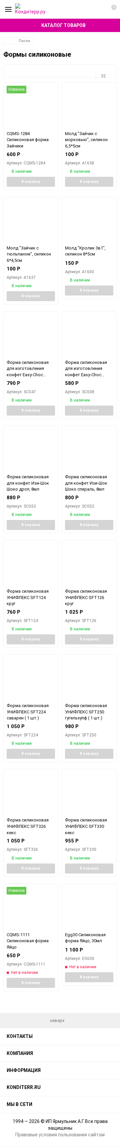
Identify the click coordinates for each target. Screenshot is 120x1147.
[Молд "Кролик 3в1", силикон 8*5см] (89, 221)
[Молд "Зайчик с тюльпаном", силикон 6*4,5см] (31, 221)
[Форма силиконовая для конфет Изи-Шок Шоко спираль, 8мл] (89, 450)
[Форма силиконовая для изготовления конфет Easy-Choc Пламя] (31, 335)
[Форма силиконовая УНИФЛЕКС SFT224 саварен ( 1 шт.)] (31, 678)
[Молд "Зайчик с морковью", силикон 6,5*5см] (89, 106)
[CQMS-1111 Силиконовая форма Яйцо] (31, 908)
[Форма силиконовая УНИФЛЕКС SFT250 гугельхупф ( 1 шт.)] (89, 678)
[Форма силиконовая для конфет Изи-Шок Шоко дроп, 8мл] (31, 450)
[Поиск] (98, 9)
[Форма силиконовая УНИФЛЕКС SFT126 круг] (89, 564)
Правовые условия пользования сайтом (60, 1134)
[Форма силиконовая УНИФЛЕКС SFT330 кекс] (89, 793)
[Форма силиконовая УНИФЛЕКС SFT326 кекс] (31, 793)
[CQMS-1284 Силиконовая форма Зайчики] (31, 106)
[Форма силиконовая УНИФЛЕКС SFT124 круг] (31, 564)
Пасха (24, 41)
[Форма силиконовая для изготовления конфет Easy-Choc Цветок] (89, 335)
